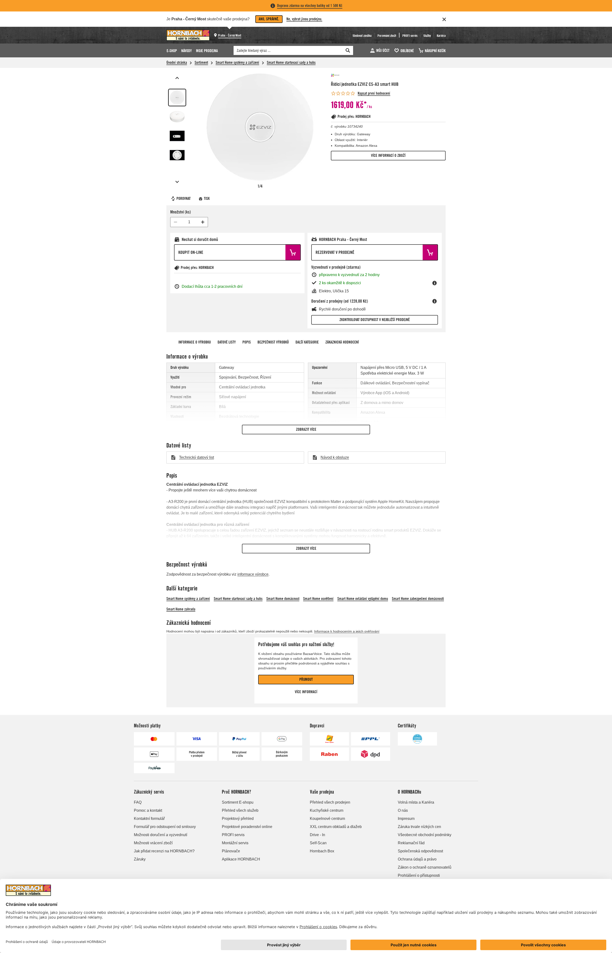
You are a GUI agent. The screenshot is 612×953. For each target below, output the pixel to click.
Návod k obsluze (335, 457)
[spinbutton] (189, 222)
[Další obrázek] (177, 182)
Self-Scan (318, 843)
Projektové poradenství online (247, 827)
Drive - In (317, 835)
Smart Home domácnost (282, 598)
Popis (246, 342)
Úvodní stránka (176, 62)
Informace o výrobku (194, 342)
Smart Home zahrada (180, 609)
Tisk (207, 198)
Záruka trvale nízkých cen (419, 827)
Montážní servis (235, 843)
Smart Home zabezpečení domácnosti (418, 598)
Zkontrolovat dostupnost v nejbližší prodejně (374, 319)
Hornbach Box (322, 851)
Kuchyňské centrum (326, 810)
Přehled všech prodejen (330, 802)
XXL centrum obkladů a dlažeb (336, 827)
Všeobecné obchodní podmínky (424, 835)
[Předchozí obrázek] (177, 78)
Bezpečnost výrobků (273, 342)
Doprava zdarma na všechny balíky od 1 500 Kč (309, 5)
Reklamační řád (411, 843)
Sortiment (201, 62)
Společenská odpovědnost (420, 851)
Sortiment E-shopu (237, 802)
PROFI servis (233, 835)
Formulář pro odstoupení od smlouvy (165, 827)
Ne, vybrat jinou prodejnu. (304, 19)
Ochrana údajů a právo (417, 859)
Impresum (406, 819)
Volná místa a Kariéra (416, 802)
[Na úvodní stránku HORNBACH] (188, 35)
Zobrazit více (306, 429)
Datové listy (227, 342)
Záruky (140, 859)
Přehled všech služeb (240, 810)
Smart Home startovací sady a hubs (291, 62)
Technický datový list (196, 457)
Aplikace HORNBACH (241, 859)
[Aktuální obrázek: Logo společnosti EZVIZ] (177, 97)
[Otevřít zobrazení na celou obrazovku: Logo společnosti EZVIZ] (260, 127)
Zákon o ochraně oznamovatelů (424, 867)
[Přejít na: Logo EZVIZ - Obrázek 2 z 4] (177, 117)
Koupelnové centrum (327, 819)
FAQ (138, 802)
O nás (403, 810)
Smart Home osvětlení (318, 598)
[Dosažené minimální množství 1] (175, 222)
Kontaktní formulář (149, 819)
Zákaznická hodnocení (342, 342)
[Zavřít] (444, 19)
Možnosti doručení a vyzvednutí (160, 835)
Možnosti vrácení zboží (153, 843)
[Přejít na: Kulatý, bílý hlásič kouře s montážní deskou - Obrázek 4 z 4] (177, 155)
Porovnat (183, 198)
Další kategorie (307, 342)
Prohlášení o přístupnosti (419, 875)
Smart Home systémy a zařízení (237, 62)
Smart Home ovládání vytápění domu (362, 598)
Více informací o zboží (388, 155)
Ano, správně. (269, 19)
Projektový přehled (238, 819)
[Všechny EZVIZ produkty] (345, 75)
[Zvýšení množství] (202, 222)
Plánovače (231, 851)
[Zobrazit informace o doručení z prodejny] (434, 301)
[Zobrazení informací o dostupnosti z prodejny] (434, 283)
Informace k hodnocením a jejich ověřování (346, 631)
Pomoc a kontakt (148, 810)
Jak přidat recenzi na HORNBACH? (164, 851)
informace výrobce (252, 574)
